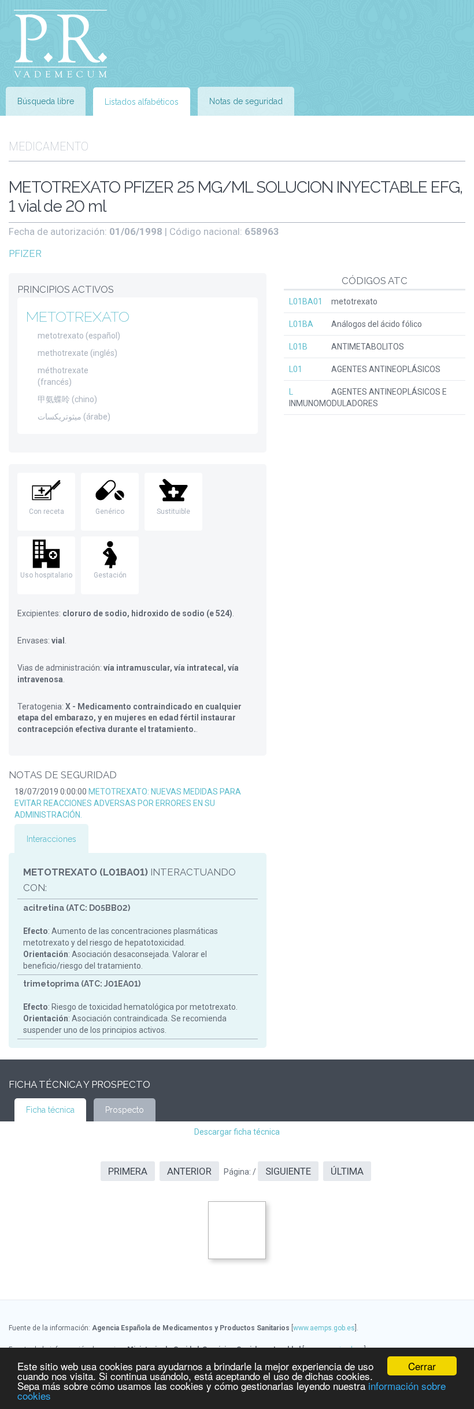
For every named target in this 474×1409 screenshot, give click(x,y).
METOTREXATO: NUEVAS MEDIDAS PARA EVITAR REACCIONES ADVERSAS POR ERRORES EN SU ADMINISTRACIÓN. (127, 803)
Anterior (189, 1171)
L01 (295, 369)
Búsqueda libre (45, 101)
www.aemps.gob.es (324, 1328)
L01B (298, 346)
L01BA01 (306, 301)
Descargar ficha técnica (237, 1131)
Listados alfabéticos (142, 101)
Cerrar (422, 1366)
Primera (127, 1171)
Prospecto (124, 1109)
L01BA (301, 324)
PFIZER (25, 253)
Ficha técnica (50, 1109)
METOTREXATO (77, 316)
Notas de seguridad (246, 101)
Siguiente (288, 1171)
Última (347, 1171)
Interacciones (51, 839)
